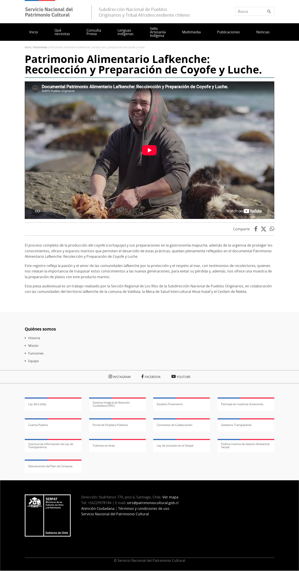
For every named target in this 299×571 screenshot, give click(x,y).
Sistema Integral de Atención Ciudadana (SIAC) (111, 404)
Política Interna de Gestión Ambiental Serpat (245, 445)
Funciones (36, 353)
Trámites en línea (104, 445)
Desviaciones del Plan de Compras (50, 466)
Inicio (33, 32)
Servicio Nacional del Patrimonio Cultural (115, 514)
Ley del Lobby (37, 404)
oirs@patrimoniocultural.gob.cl (152, 502)
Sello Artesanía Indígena (158, 32)
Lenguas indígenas (126, 32)
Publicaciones (228, 32)
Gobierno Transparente (236, 425)
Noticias (263, 32)
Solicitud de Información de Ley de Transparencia (50, 445)
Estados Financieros (170, 404)
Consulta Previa (93, 32)
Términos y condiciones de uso (143, 508)
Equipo (33, 361)
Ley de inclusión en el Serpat (175, 445)
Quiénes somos (40, 329)
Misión (33, 346)
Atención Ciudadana (97, 508)
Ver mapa (170, 497)
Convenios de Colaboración (174, 425)
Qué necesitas (62, 32)
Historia (34, 338)
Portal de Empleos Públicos (110, 425)
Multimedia (191, 32)
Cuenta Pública (38, 425)
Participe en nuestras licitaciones (242, 404)
